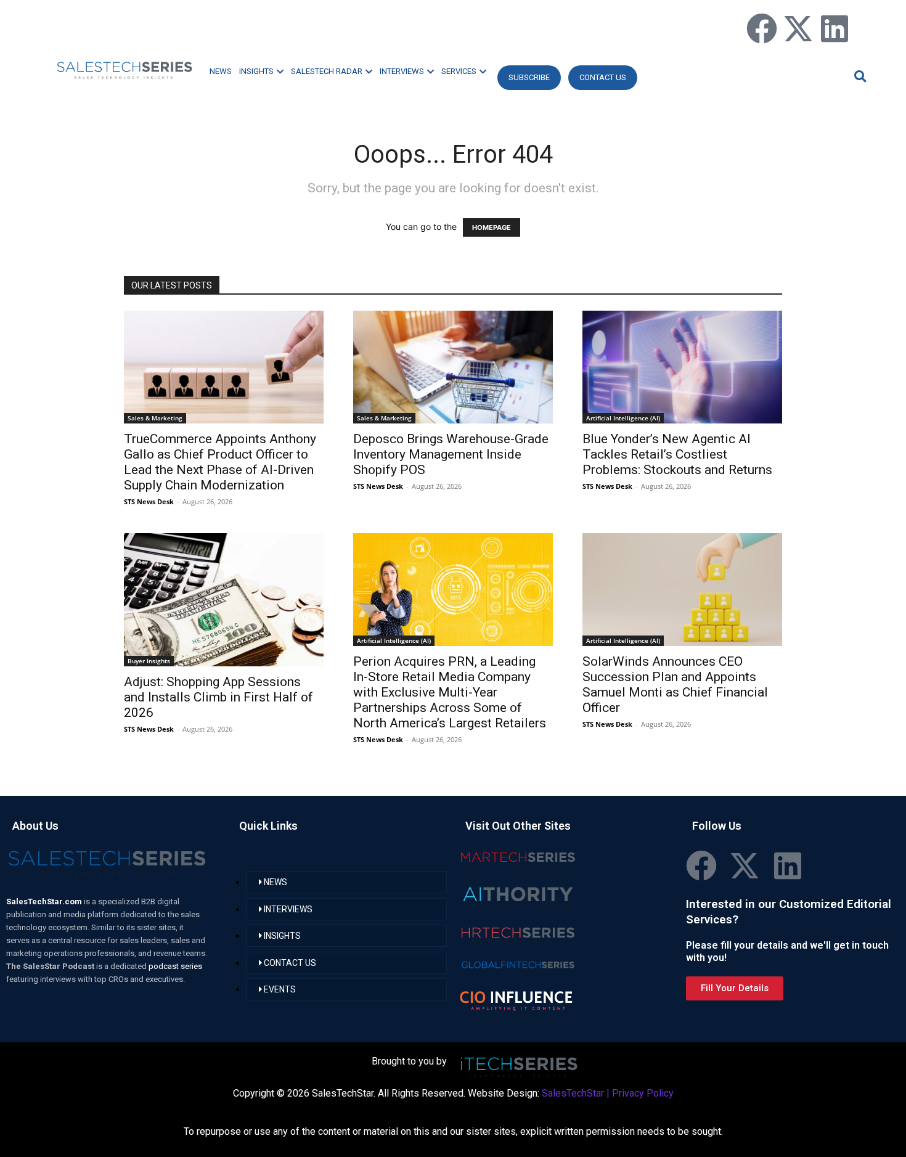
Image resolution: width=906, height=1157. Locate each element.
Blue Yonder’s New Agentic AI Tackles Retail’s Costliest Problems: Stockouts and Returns (677, 454)
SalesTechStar (573, 1093)
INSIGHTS (256, 71)
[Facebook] (761, 28)
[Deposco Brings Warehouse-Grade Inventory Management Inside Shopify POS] (453, 367)
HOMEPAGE (491, 227)
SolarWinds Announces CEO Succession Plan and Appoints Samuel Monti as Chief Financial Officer (675, 684)
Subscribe (529, 77)
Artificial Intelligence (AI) (623, 418)
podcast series (175, 966)
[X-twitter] (798, 28)
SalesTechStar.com (45, 901)
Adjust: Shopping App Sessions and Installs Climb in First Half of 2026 (218, 697)
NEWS (221, 71)
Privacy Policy (643, 1093)
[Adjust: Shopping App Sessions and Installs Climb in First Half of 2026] (224, 599)
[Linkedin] (834, 28)
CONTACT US (602, 77)
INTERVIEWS (402, 71)
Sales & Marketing (155, 418)
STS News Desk (149, 501)
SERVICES (458, 71)
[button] (858, 76)
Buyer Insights (149, 660)
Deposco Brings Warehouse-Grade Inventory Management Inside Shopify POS (451, 454)
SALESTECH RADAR (326, 71)
